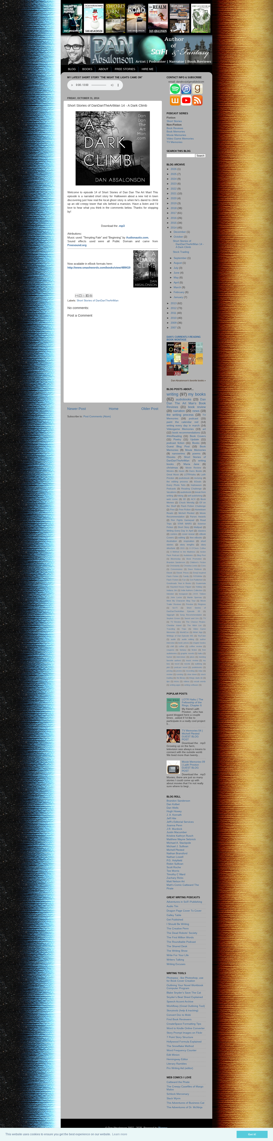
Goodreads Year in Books (179, 583)
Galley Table (174, 915)
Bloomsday (176, 559)
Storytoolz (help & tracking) (182, 1010)
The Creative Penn (178, 928)
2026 (174, 169)
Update (194, 439)
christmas (172, 467)
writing (172, 394)
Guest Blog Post (178, 446)
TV (204, 618)
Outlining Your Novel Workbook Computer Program (185, 987)
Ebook (169, 573)
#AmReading (174, 436)
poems (196, 453)
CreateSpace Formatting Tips (184, 1023)
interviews (181, 657)
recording (190, 671)
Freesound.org (77, 245)
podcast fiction (175, 443)
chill (172, 646)
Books (195, 443)
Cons (203, 566)
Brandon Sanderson (176, 562)
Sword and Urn (191, 618)
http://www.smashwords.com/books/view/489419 (98, 267)
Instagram (183, 594)
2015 (174, 222)
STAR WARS (185, 523)
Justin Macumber (177, 832)
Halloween (196, 485)
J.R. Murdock (174, 829)
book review (197, 407)
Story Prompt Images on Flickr (184, 1032)
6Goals (197, 481)
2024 (174, 178)
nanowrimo (178, 453)
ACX (193, 499)
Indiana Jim (172, 590)
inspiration (189, 541)
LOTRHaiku (190, 474)
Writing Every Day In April (180, 531)
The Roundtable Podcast (181, 942)
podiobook (184, 478)
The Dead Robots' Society (182, 933)
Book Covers (198, 436)
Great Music (173, 474)
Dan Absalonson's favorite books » (188, 380)
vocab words (200, 681)
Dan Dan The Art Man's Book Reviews (186, 403)
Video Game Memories (180, 138)
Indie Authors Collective (191, 590)
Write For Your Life (178, 955)
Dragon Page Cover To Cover (184, 910)
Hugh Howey (174, 811)
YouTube (202, 636)
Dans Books (195, 471)
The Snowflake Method (180, 1046)
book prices (183, 643)
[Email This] (77, 295)
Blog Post (201, 555)
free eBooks (196, 537)
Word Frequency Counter (181, 1050)
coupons (170, 650)
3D (184, 499)
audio (173, 639)
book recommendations (186, 432)
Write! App (197, 632)
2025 (174, 174)
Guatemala (201, 583)
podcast (193, 418)
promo (179, 671)
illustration (172, 541)
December (180, 232)
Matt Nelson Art (176, 881)
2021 (174, 193)
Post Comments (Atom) (97, 416)
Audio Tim (172, 906)
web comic (172, 499)
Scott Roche (174, 867)
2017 (174, 213)
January (179, 297)
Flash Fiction (172, 580)
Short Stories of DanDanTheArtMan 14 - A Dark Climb (188, 244)
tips (168, 681)
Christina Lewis (190, 566)
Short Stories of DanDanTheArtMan (97, 300)
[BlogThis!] (80, 295)
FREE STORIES (125, 69)
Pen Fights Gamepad (182, 520)
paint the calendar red (182, 422)
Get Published (196, 580)
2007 (174, 327)
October (179, 236)
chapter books (199, 643)
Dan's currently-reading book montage (184, 338)
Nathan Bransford (177, 853)
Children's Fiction (198, 562)
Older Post (149, 409)
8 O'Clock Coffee (197, 548)
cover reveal (188, 534)
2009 (174, 322)
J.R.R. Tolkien (199, 594)
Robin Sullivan (175, 863)
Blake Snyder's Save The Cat (184, 992)
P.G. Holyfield (174, 860)
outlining (198, 664)
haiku (200, 653)
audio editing (188, 639)
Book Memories (176, 131)
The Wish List (194, 625)
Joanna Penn (174, 825)
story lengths (187, 544)
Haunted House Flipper (180, 587)
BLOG (72, 69)
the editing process (177, 481)
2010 (174, 318)
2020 (174, 198)
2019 (174, 203)
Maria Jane (191, 464)
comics (173, 534)
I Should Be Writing (178, 924)
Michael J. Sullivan (177, 846)
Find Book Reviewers (179, 1019)
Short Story (183, 527)
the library (181, 678)
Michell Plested (186, 513)
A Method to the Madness (182, 552)
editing (181, 537)
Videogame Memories (180, 429)
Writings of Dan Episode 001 (180, 636)
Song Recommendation (191, 615)
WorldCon (184, 632)
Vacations (171, 492)
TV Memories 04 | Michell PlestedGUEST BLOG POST (192, 735)
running (179, 674)
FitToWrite (197, 576)
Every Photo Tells (176, 485)
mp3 (122, 225)
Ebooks (171, 457)
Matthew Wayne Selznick (181, 839)
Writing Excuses (176, 964)
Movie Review (193, 467)
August (178, 263)
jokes (192, 657)
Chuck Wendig (186, 502)
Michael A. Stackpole (179, 842)
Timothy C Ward (176, 874)
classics (202, 531)
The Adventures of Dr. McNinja (184, 1107)
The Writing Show (177, 950)
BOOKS (87, 69)
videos (186, 681)
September (180, 258)
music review (192, 660)
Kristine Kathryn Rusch (180, 835)
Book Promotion (194, 559)
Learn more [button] (119, 1134)
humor (169, 657)
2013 (174, 303)
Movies (170, 471)
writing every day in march (183, 425)
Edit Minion (173, 1054)
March (178, 287)
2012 (174, 308)
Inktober (170, 594)
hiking (180, 495)
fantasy (183, 650)
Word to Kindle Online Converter (186, 1028)
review (170, 674)
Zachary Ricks (175, 878)
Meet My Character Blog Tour (181, 601)
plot (168, 667)
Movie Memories (176, 135)
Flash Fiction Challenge (193, 506)
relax (200, 671)
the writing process (180, 414)
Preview (189, 604)
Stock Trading (181, 252)
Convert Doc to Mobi (179, 1015)
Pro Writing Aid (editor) (180, 1068)
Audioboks (188, 555)
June (177, 272)
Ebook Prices (182, 573)
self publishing (195, 495)
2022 (174, 188)
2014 (174, 227)
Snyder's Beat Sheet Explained (185, 997)
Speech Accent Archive (180, 1001)
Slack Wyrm (174, 1098)
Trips (184, 629)
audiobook (185, 492)
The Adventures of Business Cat (185, 1102)
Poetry (177, 439)
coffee (181, 646)
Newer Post (76, 409)
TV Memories (174, 142)
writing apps (175, 685)
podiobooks (197, 667)
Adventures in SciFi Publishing (184, 901)
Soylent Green (173, 618)
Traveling (171, 629)
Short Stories (174, 121)
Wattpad (198, 527)
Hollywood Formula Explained (184, 1041)
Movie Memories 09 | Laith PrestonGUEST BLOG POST (193, 766)
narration (179, 410)
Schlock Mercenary (178, 1094)
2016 (174, 218)
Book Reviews (175, 128)
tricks (176, 681)
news (195, 410)
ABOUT (103, 69)
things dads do (196, 678)
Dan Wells (172, 807)
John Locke (176, 597)
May (176, 277)
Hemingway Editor (177, 1059)
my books (197, 394)
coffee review (195, 646)
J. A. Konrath (174, 814)
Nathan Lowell (175, 857)
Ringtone (202, 604)
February (179, 292)
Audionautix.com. (137, 237)
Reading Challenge (191, 488)
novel (177, 664)
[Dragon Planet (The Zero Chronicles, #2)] (185, 372)
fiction (194, 650)
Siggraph (171, 615)
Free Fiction (185, 509)
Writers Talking (175, 959)
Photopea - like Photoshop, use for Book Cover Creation (185, 979)
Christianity (175, 566)
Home (113, 409)
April (177, 282)
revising (198, 478)
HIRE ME (147, 69)
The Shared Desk (177, 946)
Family (186, 576)
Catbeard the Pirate (178, 1082)
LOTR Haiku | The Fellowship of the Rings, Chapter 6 (192, 702)
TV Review (175, 622)
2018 (174, 208)
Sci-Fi (175, 608)
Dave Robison (195, 569)
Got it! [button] (252, 1134)
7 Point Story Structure (180, 1037)
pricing (170, 671)
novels (187, 664)
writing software (191, 685)
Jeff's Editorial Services (180, 822)
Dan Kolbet (173, 804)
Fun (184, 580)
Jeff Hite (171, 818)
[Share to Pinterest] (91, 295)
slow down (192, 674)
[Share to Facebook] (87, 295)
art (204, 429)
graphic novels (187, 653)
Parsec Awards (198, 516)
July (176, 268)
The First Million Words (180, 937)
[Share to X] (84, 295)
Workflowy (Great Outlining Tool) (186, 1006)
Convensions (177, 569)
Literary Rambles (177, 1063)
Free (172, 509)
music (182, 471)
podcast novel (180, 667)
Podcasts (171, 488)
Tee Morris (173, 870)
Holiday (199, 587)
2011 (174, 313)
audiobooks (183, 399)
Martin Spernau (194, 597)
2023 (174, 183)
